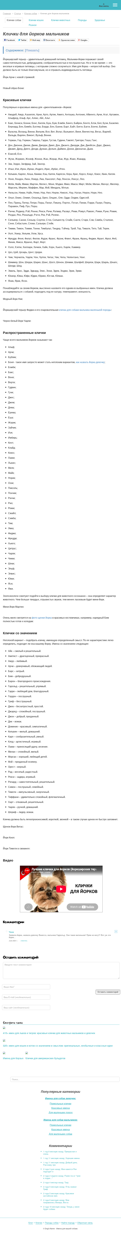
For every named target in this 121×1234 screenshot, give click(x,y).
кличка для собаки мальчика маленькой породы (85, 309)
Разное (33, 25)
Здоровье (99, 20)
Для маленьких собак (60, 1134)
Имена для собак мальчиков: (61, 1119)
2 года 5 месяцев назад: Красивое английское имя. (58, 1194)
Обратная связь (85, 1222)
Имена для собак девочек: (60, 1098)
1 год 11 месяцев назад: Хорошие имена (61, 1158)
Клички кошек (36, 20)
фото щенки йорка (42, 617)
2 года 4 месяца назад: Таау (56, 1182)
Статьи (17, 13)
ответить (24, 940)
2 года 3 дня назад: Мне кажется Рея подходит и (60, 1170)
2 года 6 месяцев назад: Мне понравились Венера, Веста (56, 1201)
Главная (7, 13)
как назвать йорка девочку (90, 362)
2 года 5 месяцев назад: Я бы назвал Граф (60, 1187)
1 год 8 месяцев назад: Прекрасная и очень (60, 1152)
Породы (82, 20)
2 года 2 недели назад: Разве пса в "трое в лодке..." (61, 1177)
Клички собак (30, 13)
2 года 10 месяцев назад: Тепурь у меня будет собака (61, 1207)
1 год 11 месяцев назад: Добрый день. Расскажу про (60, 1163)
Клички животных (60, 20)
